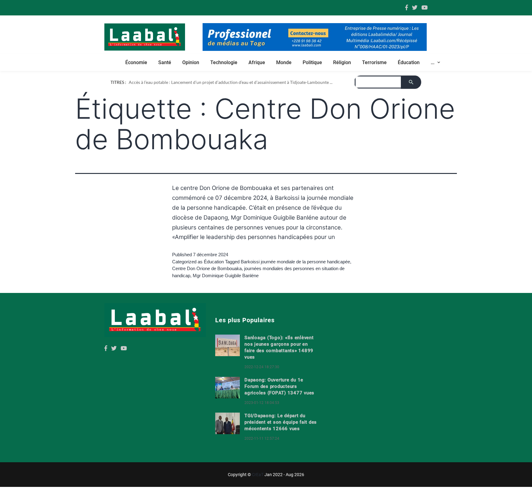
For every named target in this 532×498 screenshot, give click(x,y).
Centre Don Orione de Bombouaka (207, 268)
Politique (312, 62)
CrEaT (258, 474)
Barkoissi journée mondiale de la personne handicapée (295, 261)
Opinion (190, 62)
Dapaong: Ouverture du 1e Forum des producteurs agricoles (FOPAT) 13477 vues (279, 386)
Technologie (223, 62)
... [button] (433, 62)
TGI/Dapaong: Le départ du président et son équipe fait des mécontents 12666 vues (280, 422)
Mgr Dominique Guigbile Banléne (226, 275)
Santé (164, 62)
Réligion (342, 62)
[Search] (411, 82)
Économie (136, 62)
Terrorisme (374, 62)
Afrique (256, 62)
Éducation (409, 62)
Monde (284, 62)
